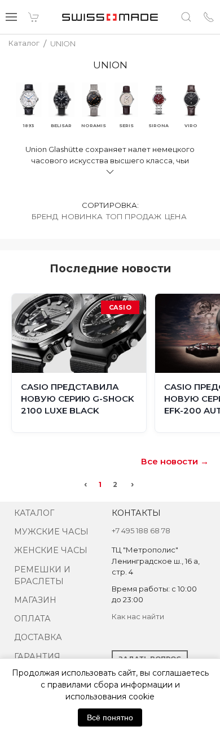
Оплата (32, 619)
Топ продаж (133, 216)
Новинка (82, 216)
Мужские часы (51, 532)
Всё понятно (110, 717)
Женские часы (50, 550)
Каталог (34, 513)
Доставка (38, 637)
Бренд (45, 216)
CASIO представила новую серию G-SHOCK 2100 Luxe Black (77, 398)
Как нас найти (138, 616)
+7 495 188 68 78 (141, 530)
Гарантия (37, 656)
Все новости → (175, 461)
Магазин (35, 600)
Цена (176, 216)
